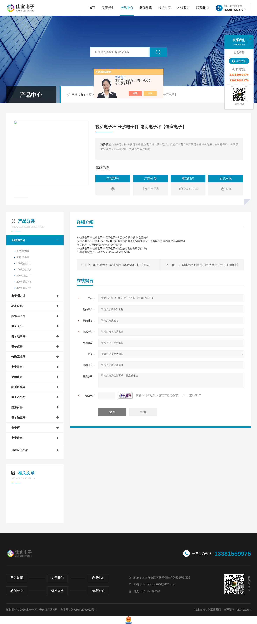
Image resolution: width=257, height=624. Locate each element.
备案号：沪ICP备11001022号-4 (78, 609)
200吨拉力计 (23, 275)
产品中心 (127, 8)
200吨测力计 (23, 287)
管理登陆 (229, 609)
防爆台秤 (17, 407)
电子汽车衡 (18, 397)
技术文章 (164, 8)
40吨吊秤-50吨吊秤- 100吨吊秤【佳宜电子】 (124, 264)
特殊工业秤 (18, 356)
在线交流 (241, 61)
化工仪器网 (214, 609)
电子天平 (17, 326)
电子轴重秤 (18, 417)
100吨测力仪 (23, 269)
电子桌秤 (17, 346)
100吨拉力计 (23, 263)
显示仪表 (17, 376)
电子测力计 (18, 295)
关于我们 (108, 8)
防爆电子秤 (18, 316)
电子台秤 (17, 437)
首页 (92, 8)
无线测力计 (18, 240)
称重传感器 (18, 386)
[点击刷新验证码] (126, 396)
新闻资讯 (146, 8)
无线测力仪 (23, 251)
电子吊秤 (17, 366)
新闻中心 (16, 590)
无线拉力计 (23, 257)
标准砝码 (17, 305)
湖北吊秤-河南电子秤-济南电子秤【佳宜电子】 (211, 264)
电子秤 (15, 427)
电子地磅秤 (18, 336)
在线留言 (183, 8)
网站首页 (16, 578)
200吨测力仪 (23, 281)
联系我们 (202, 8)
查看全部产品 (19, 450)
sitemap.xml (244, 609)
